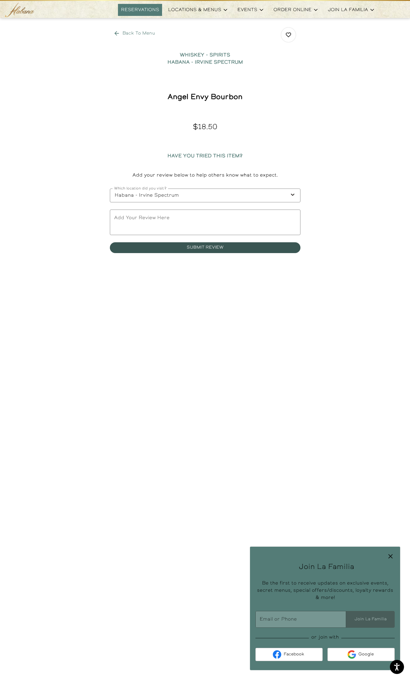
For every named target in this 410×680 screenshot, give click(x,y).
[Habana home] (32, 9)
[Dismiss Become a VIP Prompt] (390, 556)
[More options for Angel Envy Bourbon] (288, 35)
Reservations (140, 10)
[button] (198, 10)
